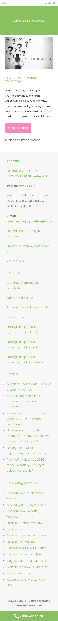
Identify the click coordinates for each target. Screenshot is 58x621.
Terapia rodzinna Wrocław (24, 523)
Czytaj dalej (19, 129)
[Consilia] (4, 3)
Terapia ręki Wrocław (20, 542)
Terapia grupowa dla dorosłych (27, 535)
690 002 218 (26, 186)
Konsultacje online (18, 573)
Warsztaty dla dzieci (19, 298)
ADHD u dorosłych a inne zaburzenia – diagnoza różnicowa (23, 401)
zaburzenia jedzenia (28, 140)
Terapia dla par (17, 529)
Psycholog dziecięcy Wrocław (26, 505)
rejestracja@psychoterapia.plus (30, 221)
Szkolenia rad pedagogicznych (27, 307)
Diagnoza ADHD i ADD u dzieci (26, 548)
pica (11, 140)
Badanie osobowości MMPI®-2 (26, 567)
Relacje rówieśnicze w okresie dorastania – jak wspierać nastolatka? (26, 418)
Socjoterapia (15, 317)
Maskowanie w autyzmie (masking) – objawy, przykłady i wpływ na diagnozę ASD (27, 436)
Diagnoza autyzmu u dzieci (24, 554)
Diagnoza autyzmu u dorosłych (27, 561)
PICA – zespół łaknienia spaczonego (20, 79)
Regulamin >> (15, 261)
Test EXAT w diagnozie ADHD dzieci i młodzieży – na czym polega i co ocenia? (25, 465)
